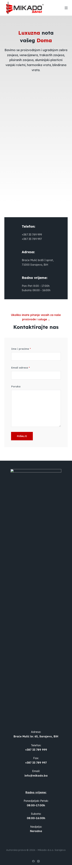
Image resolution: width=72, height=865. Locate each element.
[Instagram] (38, 861)
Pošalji (22, 436)
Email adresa (20, 367)
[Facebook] (33, 861)
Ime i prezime (21, 348)
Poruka (15, 386)
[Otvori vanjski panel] (66, 7)
